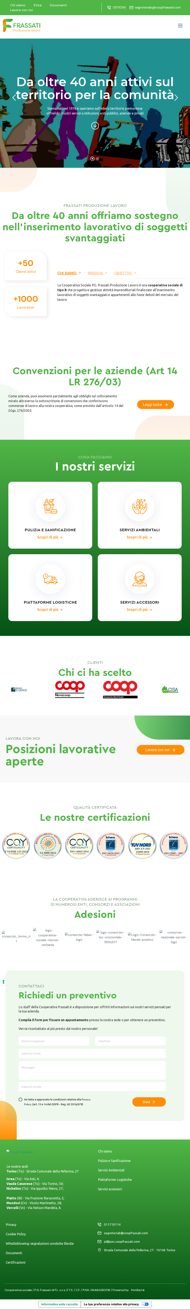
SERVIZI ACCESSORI (139, 602)
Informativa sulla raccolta (59, 1304)
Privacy (11, 1224)
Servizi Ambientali (111, 1170)
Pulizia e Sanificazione (114, 1160)
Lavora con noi (21, 10)
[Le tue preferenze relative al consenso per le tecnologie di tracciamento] (3, 981)
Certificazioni (15, 1262)
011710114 (119, 7)
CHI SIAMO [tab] (67, 273)
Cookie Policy (16, 1234)
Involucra (137, 1290)
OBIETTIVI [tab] (123, 273)
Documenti (58, 5)
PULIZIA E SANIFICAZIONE (50, 530)
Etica (38, 5)
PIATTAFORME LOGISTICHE (50, 602)
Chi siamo (17, 5)
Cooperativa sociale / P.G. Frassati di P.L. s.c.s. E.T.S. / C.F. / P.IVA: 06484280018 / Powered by (68, 1290)
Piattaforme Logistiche (115, 1179)
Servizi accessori (110, 1189)
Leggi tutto (153, 404)
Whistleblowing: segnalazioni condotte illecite (40, 1243)
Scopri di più (47, 537)
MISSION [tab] (96, 273)
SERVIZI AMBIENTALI (140, 530)
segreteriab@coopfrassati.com (158, 7)
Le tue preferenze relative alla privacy (111, 1304)
